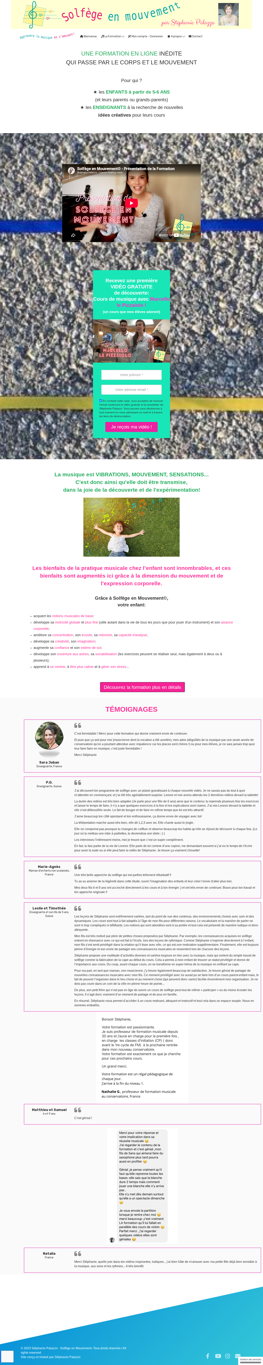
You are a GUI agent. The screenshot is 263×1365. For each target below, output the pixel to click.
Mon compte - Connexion (147, 36)
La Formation (113, 36)
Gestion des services (250, 1359)
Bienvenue (90, 36)
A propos (176, 36)
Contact (197, 36)
